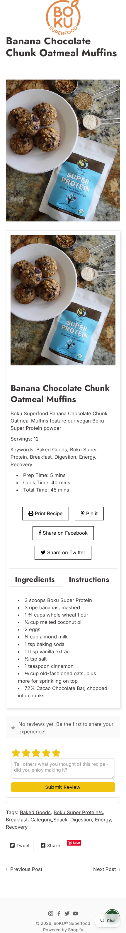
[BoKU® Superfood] (63, 17)
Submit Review (62, 787)
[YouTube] (75, 913)
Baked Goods (35, 812)
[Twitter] (67, 913)
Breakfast (17, 820)
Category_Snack (48, 820)
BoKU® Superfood (72, 923)
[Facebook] (59, 913)
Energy (103, 820)
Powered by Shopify (63, 929)
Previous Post (26, 869)
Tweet (23, 845)
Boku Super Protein (69, 600)
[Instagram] (50, 913)
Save (76, 842)
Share (53, 845)
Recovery (17, 827)
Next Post (104, 869)
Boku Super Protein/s (78, 812)
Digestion (81, 820)
